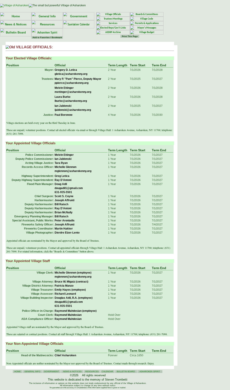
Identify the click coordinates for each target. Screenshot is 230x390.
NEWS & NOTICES (72, 371)
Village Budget (146, 32)
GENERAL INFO (32, 371)
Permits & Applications (147, 23)
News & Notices (16, 24)
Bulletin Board (16, 32)
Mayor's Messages (146, 28)
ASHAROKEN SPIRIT (149, 371)
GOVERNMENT (51, 371)
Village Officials (113, 14)
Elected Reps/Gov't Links (113, 28)
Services (113, 23)
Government (78, 16)
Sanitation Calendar (79, 24)
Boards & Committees (147, 14)
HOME (17, 371)
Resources (47, 24)
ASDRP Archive (113, 32)
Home (16, 16)
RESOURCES (92, 371)
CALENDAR (107, 371)
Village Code (146, 19)
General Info (47, 16)
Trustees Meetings (113, 19)
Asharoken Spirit (47, 32)
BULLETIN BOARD (126, 371)
